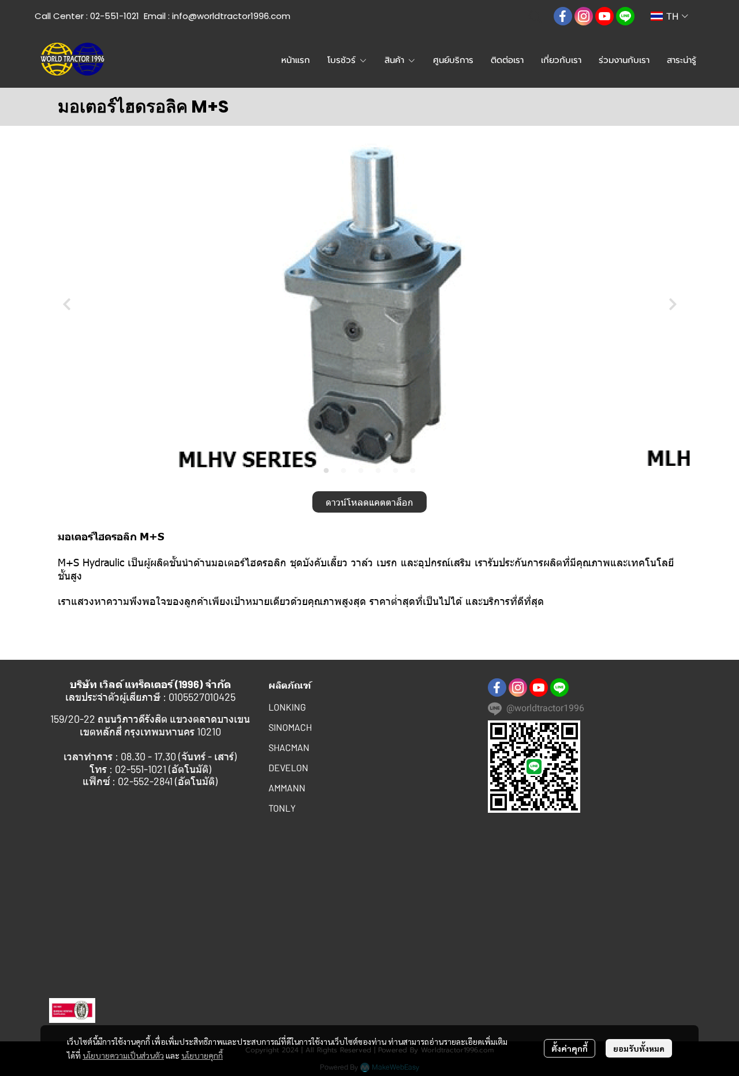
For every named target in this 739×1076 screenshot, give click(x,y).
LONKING (287, 706)
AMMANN (286, 787)
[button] (535, 16)
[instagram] (583, 16)
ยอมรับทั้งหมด (639, 1048)
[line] (625, 16)
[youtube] (604, 16)
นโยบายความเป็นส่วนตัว (123, 1055)
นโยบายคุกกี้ (202, 1055)
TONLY (282, 807)
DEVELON (288, 767)
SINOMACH (290, 727)
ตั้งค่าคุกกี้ (569, 1048)
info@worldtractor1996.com (231, 16)
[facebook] (563, 16)
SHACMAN (288, 747)
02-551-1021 (114, 16)
